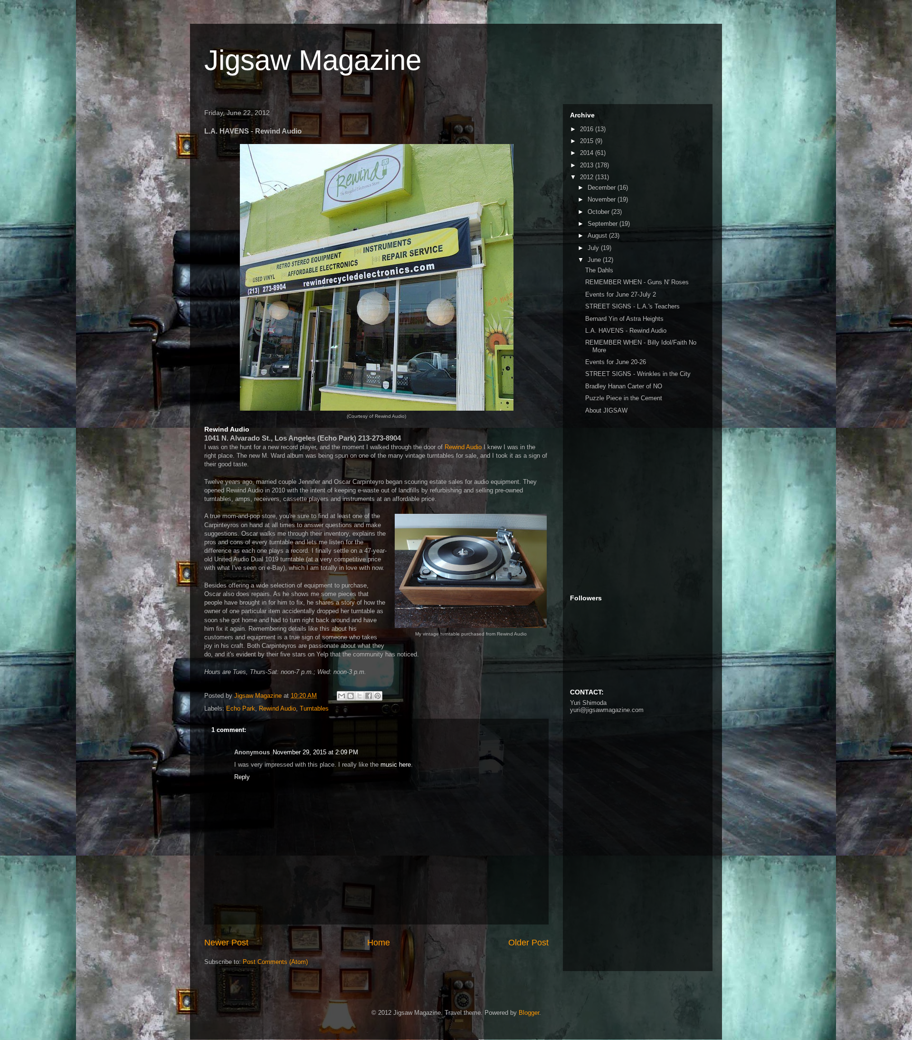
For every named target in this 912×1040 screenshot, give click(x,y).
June (595, 259)
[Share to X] (359, 696)
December (603, 187)
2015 (587, 140)
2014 (587, 152)
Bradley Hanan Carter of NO (623, 386)
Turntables (314, 708)
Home (378, 942)
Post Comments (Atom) (275, 961)
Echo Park (240, 708)
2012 (587, 177)
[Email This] (341, 696)
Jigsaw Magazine (312, 60)
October (599, 211)
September (603, 223)
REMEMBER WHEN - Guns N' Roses (637, 282)
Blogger (529, 1012)
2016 (587, 129)
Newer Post (226, 942)
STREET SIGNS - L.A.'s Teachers (632, 306)
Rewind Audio (463, 447)
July (594, 247)
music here (395, 764)
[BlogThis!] (350, 696)
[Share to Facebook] (368, 696)
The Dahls (599, 270)
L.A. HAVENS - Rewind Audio (625, 330)
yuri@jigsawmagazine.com (607, 709)
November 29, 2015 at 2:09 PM (315, 752)
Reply (242, 776)
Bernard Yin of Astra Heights (624, 318)
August (598, 235)
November (603, 199)
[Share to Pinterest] (377, 696)
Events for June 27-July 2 (620, 294)
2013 (587, 165)
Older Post (528, 942)
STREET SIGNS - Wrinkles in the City (638, 373)
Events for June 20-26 (615, 362)
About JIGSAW (606, 410)
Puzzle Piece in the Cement (623, 398)
